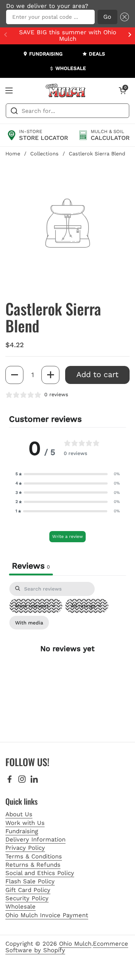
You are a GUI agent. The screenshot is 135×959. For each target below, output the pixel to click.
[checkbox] (29, 623)
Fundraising (21, 831)
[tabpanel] (67, 655)
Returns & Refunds (32, 864)
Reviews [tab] (31, 566)
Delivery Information (35, 839)
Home (12, 153)
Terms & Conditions (33, 856)
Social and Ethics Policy (39, 873)
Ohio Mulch (75, 943)
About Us (18, 814)
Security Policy (27, 898)
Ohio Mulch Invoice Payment (46, 915)
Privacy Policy (25, 847)
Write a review (67, 536)
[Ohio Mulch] (66, 90)
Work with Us (25, 822)
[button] (123, 17)
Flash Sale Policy (30, 881)
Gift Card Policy (27, 890)
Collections (44, 153)
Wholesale (20, 906)
